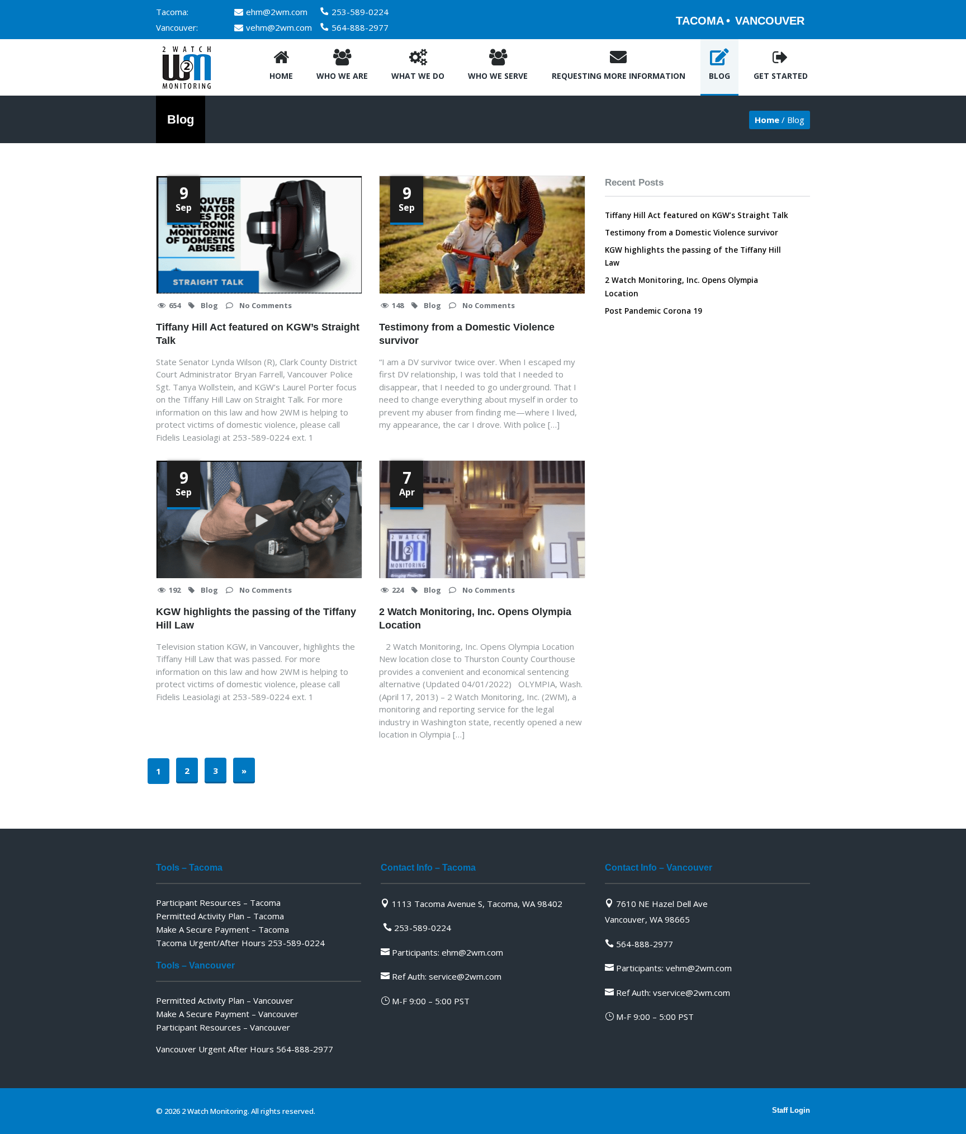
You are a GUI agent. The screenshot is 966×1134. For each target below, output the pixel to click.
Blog (719, 75)
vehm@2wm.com (279, 27)
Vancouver (769, 21)
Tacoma (700, 21)
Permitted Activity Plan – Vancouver (224, 1000)
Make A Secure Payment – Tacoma (222, 929)
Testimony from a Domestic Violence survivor (467, 334)
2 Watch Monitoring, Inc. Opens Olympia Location (475, 618)
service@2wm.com (465, 976)
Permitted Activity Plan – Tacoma (220, 916)
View (242, 270)
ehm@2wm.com (276, 11)
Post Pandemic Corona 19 (653, 311)
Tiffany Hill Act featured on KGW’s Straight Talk (257, 334)
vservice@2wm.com (691, 992)
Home (281, 75)
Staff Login (791, 1110)
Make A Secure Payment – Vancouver (227, 1013)
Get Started (781, 75)
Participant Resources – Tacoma (218, 902)
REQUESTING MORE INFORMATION (618, 75)
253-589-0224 (360, 11)
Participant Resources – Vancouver (223, 1027)
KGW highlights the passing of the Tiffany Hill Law (256, 618)
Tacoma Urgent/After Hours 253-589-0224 (240, 942)
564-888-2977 (360, 27)
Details (293, 270)
